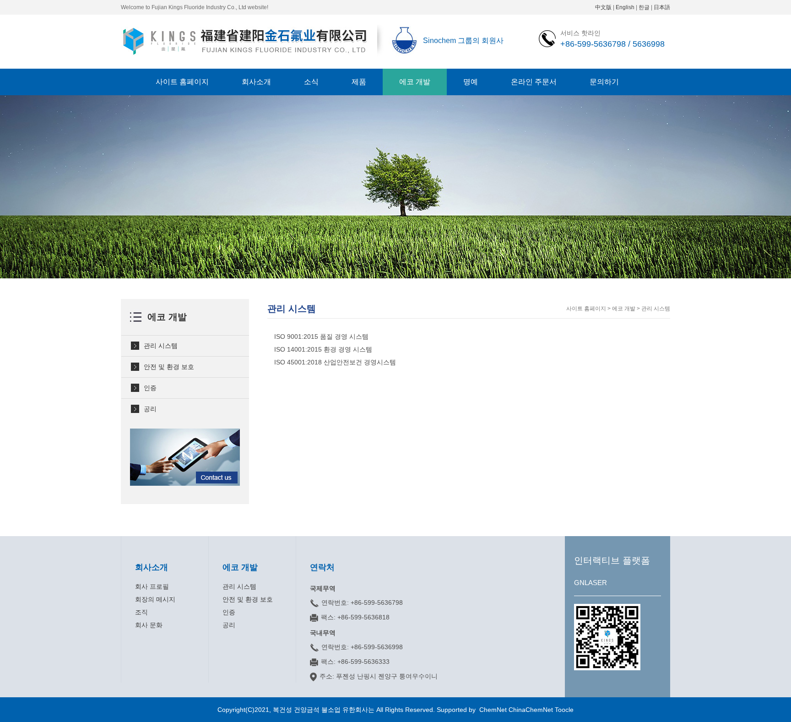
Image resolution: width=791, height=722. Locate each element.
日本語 (662, 7)
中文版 (603, 7)
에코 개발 (414, 82)
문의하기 (604, 82)
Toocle (564, 709)
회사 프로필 (152, 586)
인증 (150, 387)
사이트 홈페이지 (182, 82)
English (625, 7)
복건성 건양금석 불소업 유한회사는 (324, 709)
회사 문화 (149, 625)
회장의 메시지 (155, 599)
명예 (470, 82)
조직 (141, 612)
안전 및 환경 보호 (169, 366)
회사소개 (256, 82)
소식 (311, 82)
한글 (644, 7)
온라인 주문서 (534, 82)
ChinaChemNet (531, 709)
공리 (150, 409)
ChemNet (493, 709)
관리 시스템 (161, 345)
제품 (359, 82)
